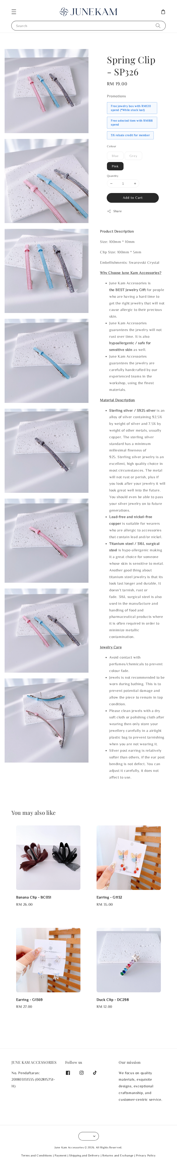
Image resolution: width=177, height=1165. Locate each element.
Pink (115, 166)
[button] (14, 12)
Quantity (112, 175)
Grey (133, 155)
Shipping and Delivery (84, 1155)
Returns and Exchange (117, 1155)
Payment (61, 1155)
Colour (111, 146)
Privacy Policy (146, 1155)
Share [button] (117, 211)
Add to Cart (133, 197)
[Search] (158, 25)
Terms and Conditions (36, 1155)
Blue (115, 155)
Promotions (116, 96)
